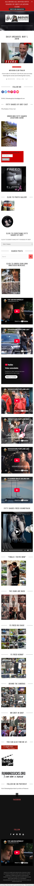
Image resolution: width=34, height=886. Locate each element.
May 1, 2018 (21, 79)
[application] (17, 532)
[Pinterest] (11, 91)
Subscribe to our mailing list (10, 152)
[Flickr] (14, 91)
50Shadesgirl (11, 79)
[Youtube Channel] (17, 91)
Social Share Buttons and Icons (8, 885)
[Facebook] (2, 91)
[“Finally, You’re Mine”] (13, 585)
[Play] (3, 550)
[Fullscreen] (30, 550)
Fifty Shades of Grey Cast (8, 109)
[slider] (16, 550)
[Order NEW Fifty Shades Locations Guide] (9, 146)
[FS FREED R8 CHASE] (13, 648)
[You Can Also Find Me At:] (9, 749)
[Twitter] (5, 91)
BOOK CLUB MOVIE (17, 66)
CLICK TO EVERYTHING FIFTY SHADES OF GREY (16, 239)
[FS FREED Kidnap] (13, 677)
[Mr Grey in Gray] (13, 736)
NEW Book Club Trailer (17, 70)
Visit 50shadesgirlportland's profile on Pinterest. (15, 788)
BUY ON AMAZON (17, 9)
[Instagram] (8, 91)
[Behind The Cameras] (13, 707)
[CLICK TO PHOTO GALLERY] (7, 210)
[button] (17, 531)
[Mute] (28, 550)
